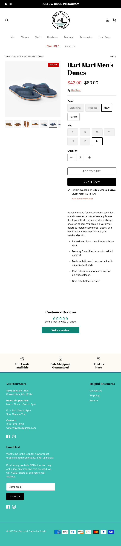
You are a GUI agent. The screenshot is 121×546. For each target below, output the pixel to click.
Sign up (15, 496)
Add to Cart (92, 171)
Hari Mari (17, 56)
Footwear (69, 37)
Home (7, 56)
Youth (38, 37)
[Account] (106, 20)
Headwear (52, 37)
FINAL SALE (52, 46)
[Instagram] (10, 4)
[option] (32, 89)
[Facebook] (6, 4)
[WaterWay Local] (61, 20)
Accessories (86, 37)
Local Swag (104, 37)
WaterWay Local (21, 531)
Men (13, 37)
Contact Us (96, 390)
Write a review (60, 330)
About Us (70, 46)
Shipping (95, 395)
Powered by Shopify (37, 531)
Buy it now (92, 181)
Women (25, 37)
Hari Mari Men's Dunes (33, 56)
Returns (94, 400)
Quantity (72, 150)
